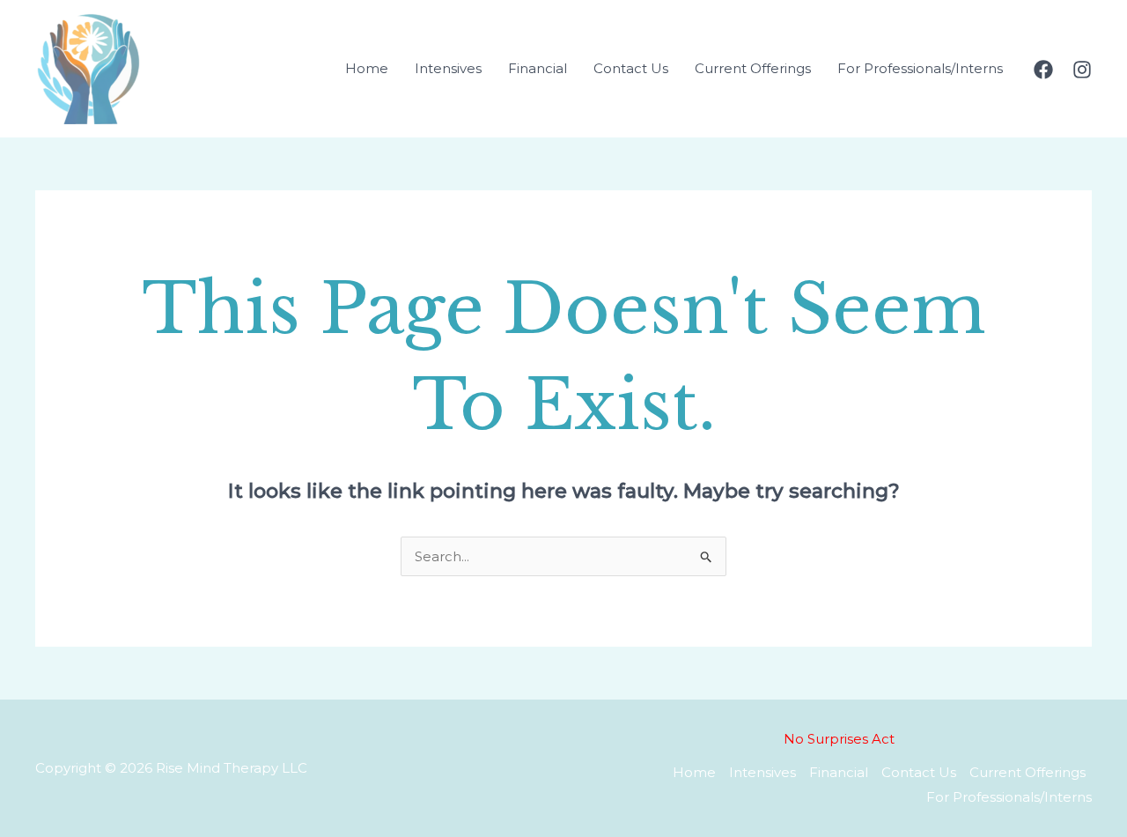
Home (366, 68)
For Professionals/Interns (920, 68)
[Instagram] (1082, 69)
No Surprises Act (839, 738)
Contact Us (630, 68)
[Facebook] (1043, 69)
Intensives (448, 68)
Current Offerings (753, 68)
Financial (537, 68)
